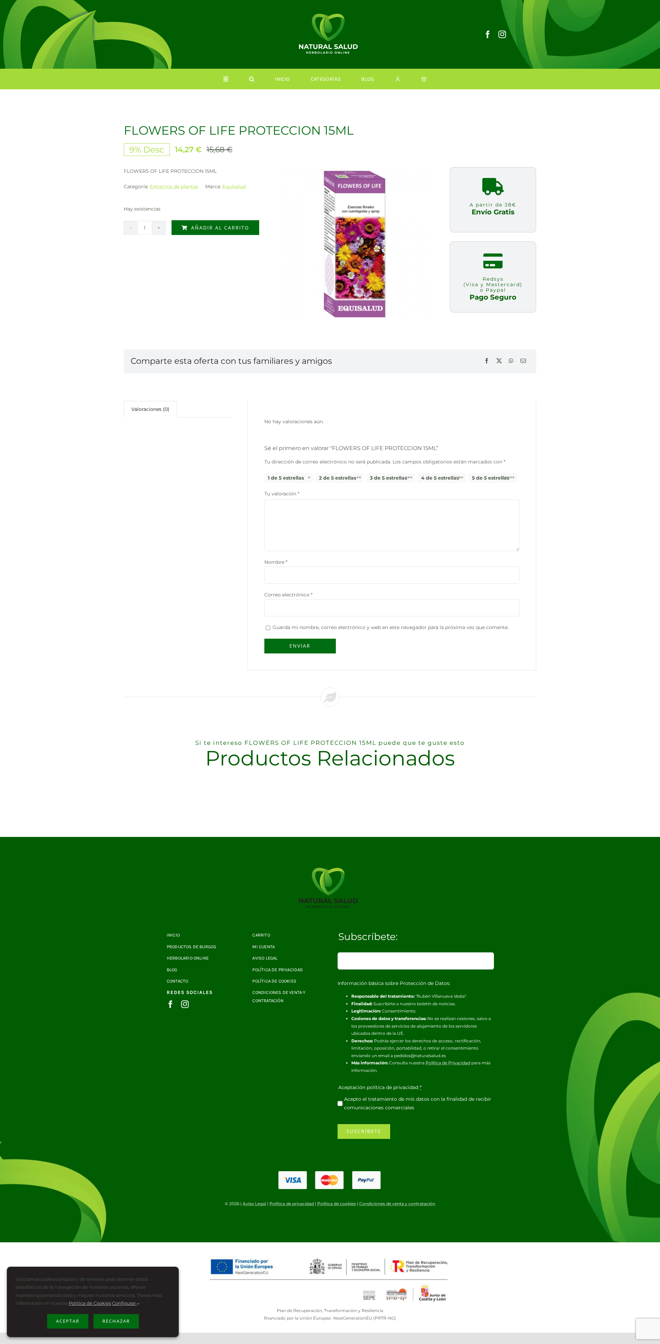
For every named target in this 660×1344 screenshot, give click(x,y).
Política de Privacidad (448, 1062)
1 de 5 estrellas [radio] (286, 478)
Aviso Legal (254, 1203)
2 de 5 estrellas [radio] (337, 478)
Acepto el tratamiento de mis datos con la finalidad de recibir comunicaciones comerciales (417, 1103)
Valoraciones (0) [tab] (150, 409)
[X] (499, 361)
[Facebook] (487, 361)
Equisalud (234, 186)
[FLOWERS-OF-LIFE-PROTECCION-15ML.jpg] (330, 870)
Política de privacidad (292, 1203)
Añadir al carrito (220, 227)
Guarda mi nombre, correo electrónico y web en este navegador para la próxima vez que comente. (391, 627)
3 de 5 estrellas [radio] (388, 478)
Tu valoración (281, 494)
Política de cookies (336, 1203)
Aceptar (67, 1321)
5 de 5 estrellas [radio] (490, 478)
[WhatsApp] (511, 361)
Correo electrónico (288, 595)
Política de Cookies (90, 1303)
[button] (251, 79)
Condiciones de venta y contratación (397, 1203)
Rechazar (116, 1321)
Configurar (124, 1303)
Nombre (275, 562)
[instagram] (502, 34)
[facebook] (488, 34)
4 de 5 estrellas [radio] (440, 478)
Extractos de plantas (174, 186)
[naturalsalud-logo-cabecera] (330, 16)
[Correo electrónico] (523, 361)
